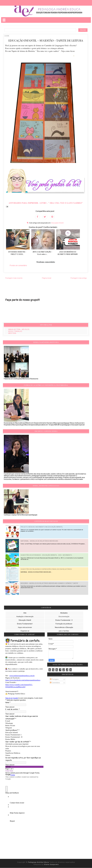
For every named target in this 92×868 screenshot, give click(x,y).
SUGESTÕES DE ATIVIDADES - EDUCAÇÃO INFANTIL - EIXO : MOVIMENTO (46, 555)
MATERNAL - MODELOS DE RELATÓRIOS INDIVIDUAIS (39, 541)
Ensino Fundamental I (25, 624)
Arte (24, 613)
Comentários (55, 682)
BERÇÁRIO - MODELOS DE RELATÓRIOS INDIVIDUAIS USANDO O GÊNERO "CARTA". (50, 583)
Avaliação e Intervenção (24, 616)
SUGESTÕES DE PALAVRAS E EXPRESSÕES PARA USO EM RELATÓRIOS (46, 569)
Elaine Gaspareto (51, 864)
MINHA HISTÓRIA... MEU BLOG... (19, 329)
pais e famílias (64, 631)
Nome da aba (16, 2)
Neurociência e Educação (64, 627)
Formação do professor (64, 624)
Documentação (64, 616)
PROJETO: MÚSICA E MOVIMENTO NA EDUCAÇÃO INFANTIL (42, 527)
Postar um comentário (18, 265)
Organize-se (25, 631)
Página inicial (46, 278)
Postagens (55, 679)
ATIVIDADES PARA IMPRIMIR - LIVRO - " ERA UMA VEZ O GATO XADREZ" (46, 202)
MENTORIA (12, 333)
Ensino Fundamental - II (63, 620)
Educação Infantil (57, 223)
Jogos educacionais (25, 627)
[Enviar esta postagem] (6, 206)
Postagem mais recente (13, 278)
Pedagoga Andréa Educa (38, 862)
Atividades (64, 613)
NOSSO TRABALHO (15, 331)
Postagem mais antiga (79, 278)
